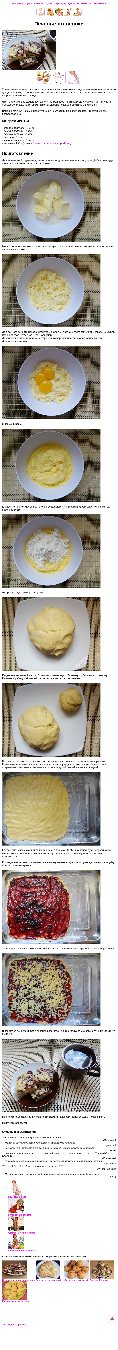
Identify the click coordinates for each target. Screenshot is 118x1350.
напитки (86, 3)
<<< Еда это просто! (13, 1324)
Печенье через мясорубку (50, 1280)
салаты (39, 3)
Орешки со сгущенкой (76, 1280)
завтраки (17, 3)
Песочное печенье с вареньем (18, 1280)
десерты (73, 3)
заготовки (100, 3)
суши (29, 3)
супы (49, 3)
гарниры (60, 3)
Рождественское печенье (16, 1301)
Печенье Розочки (99, 1280)
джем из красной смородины (51, 143)
